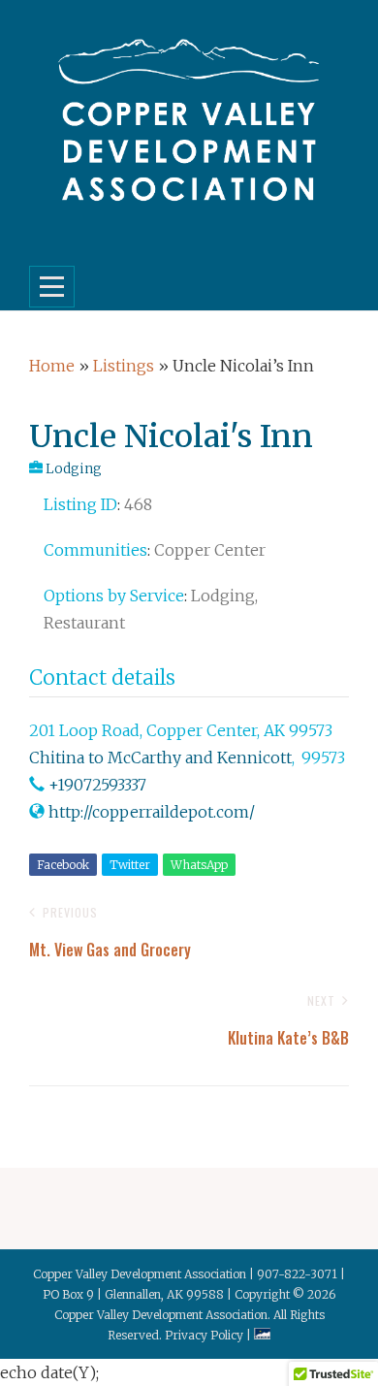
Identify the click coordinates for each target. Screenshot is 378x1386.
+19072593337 (97, 784)
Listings (123, 365)
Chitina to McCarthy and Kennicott (160, 757)
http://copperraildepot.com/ (151, 812)
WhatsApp (199, 864)
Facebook (63, 864)
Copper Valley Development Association (161, 1314)
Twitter (130, 864)
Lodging (74, 469)
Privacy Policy (204, 1335)
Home (52, 365)
